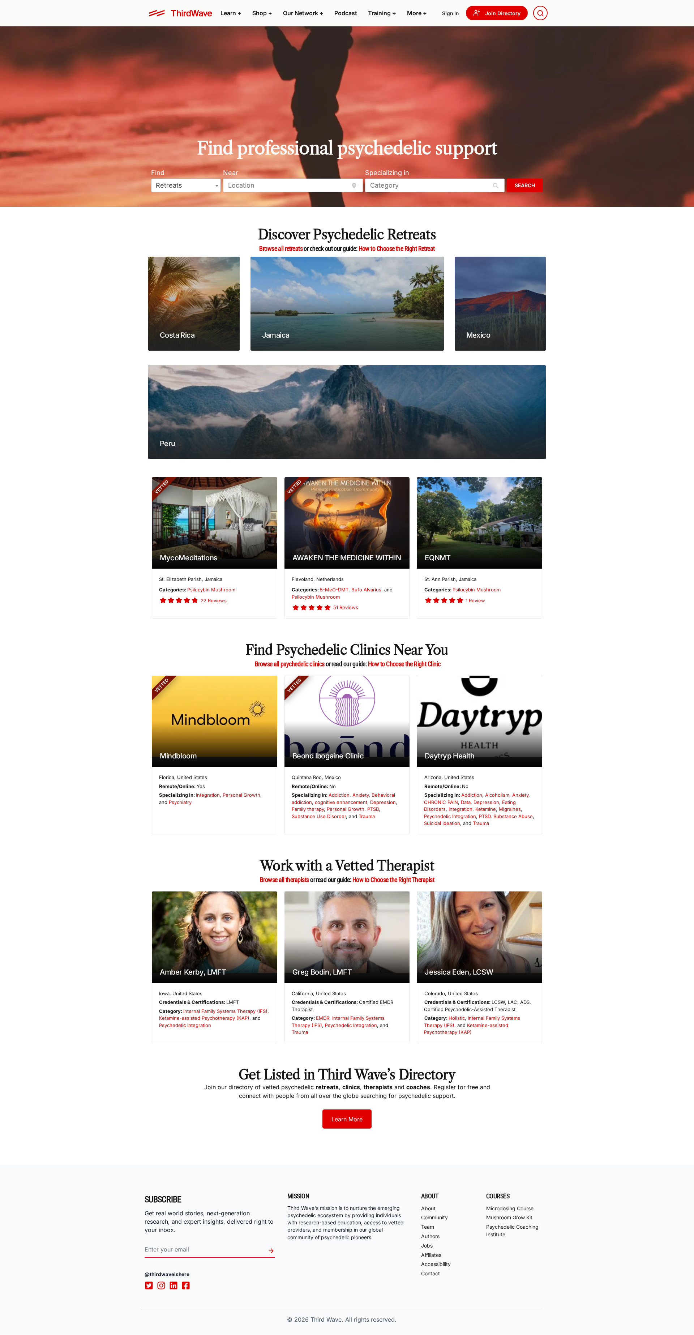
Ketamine (485, 809)
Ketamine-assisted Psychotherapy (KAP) (204, 1018)
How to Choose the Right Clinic (404, 664)
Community (434, 1218)
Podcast (345, 13)
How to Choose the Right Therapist (393, 879)
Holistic (457, 1018)
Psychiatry (180, 802)
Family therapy (308, 809)
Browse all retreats (281, 248)
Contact (430, 1273)
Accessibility (436, 1264)
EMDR (322, 1018)
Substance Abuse (513, 816)
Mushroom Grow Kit (509, 1218)
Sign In (450, 13)
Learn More (347, 1119)
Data (466, 802)
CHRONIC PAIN (441, 802)
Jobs (427, 1245)
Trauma (367, 816)
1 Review (475, 600)
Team (427, 1227)
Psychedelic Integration (450, 816)
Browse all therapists (284, 879)
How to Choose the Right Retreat (397, 248)
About (428, 1208)
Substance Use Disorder (319, 816)
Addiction (339, 795)
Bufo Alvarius (366, 589)
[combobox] (540, 13)
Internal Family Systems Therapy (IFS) (225, 1011)
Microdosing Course (510, 1208)
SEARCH (525, 185)
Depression (383, 802)
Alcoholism (497, 795)
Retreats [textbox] (169, 185)
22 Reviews (214, 600)
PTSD (373, 809)
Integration (208, 795)
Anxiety (360, 795)
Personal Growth (241, 795)
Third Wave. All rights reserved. (353, 1319)
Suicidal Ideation (442, 823)
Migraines (510, 809)
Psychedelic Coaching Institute (512, 1230)
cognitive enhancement (341, 802)
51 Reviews (345, 607)
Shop (262, 13)
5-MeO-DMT (334, 589)
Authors (430, 1236)
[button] (231, 13)
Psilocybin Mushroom (211, 589)
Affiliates (431, 1255)
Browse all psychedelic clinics (290, 664)
